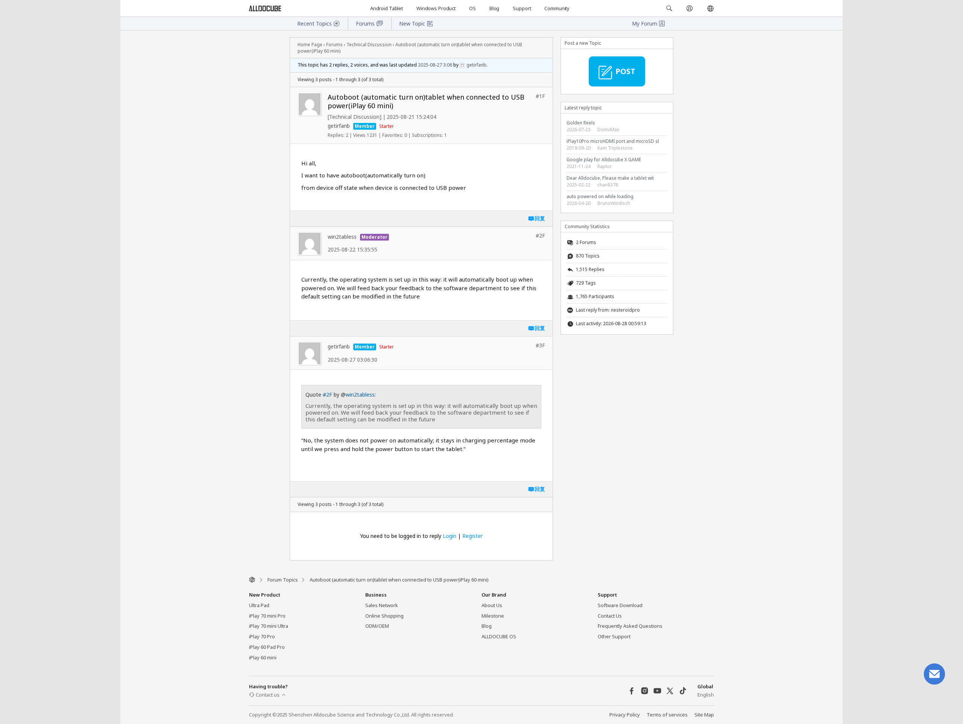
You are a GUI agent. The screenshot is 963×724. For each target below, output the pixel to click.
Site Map (704, 714)
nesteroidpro (625, 310)
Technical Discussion (369, 44)
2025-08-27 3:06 (435, 65)
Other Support (614, 636)
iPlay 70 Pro (262, 636)
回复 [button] (540, 218)
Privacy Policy (624, 714)
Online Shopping (384, 615)
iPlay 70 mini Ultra (268, 626)
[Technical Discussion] (354, 116)
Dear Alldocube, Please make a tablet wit (610, 178)
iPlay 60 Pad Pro (267, 647)
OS (472, 8)
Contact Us (610, 615)
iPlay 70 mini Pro (267, 615)
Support (522, 8)
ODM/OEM (377, 626)
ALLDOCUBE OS (499, 636)
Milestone (493, 615)
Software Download (620, 605)
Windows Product (436, 8)
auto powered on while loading (600, 196)
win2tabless (342, 236)
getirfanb (339, 125)
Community (557, 8)
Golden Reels (581, 123)
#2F (327, 394)
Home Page (310, 44)
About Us (492, 605)
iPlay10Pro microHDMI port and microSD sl (613, 141)
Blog (494, 8)
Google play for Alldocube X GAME (604, 159)
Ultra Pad (259, 605)
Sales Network (381, 605)
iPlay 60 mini (262, 657)
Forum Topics (282, 579)
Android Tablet (386, 8)
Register (472, 535)
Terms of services (667, 714)
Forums (334, 44)
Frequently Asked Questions (630, 626)
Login (449, 535)
